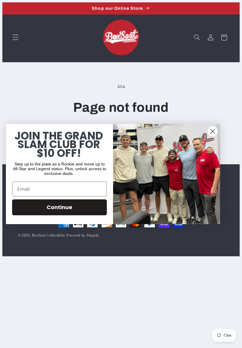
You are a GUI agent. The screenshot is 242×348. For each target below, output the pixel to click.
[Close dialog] (212, 131)
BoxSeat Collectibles (48, 235)
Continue (59, 207)
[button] (15, 37)
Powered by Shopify (82, 235)
